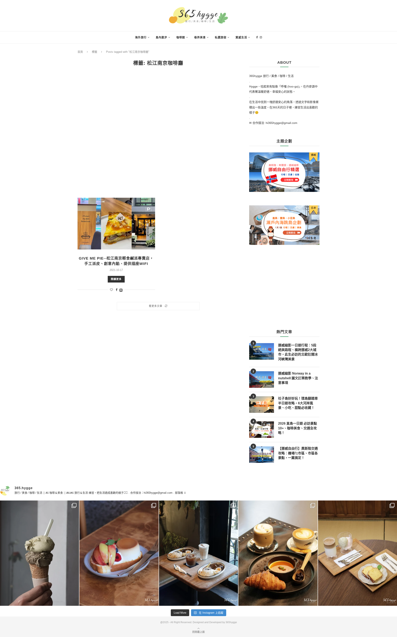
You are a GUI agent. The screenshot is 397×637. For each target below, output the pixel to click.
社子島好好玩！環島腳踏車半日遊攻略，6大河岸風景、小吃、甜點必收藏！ (298, 403)
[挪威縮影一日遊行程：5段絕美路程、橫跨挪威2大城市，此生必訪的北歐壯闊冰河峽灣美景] (261, 351)
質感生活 (241, 37)
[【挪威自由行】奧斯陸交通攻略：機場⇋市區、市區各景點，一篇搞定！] (261, 454)
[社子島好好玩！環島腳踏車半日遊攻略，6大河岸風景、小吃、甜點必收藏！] (261, 404)
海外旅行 (141, 37)
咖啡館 (180, 37)
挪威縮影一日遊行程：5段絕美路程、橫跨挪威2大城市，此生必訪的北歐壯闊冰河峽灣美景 (298, 352)
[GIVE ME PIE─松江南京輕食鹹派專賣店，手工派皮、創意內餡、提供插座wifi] (116, 223)
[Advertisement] (158, 132)
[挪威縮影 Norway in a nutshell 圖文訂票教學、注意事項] (261, 379)
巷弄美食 (200, 37)
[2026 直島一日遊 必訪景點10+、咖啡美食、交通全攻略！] (261, 429)
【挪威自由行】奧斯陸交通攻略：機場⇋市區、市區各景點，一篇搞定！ (298, 453)
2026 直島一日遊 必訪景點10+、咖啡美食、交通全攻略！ (297, 428)
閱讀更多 (116, 279)
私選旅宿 (220, 37)
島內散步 (161, 37)
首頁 (80, 51)
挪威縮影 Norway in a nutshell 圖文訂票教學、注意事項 (298, 378)
